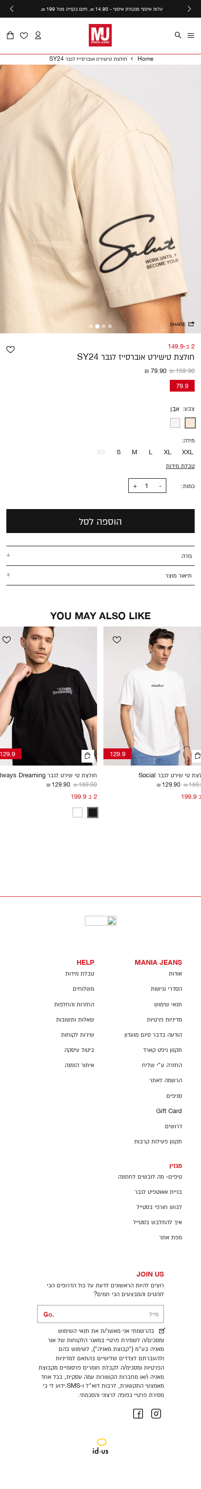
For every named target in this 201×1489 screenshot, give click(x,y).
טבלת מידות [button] (79, 973)
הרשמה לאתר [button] (165, 1080)
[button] (10, 36)
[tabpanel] (100, 199)
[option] (190, 423)
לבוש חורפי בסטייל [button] (159, 1206)
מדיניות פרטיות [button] (164, 1019)
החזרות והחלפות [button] (74, 1004)
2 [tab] (103, 326)
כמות (189, 485)
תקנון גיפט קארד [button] (162, 1049)
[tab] (100, 555)
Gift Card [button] (169, 1111)
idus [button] (101, 1439)
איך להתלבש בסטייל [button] (157, 1222)
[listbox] (104, 423)
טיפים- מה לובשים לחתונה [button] (150, 1176)
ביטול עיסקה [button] (79, 1049)
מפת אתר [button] (170, 1237)
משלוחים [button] (83, 988)
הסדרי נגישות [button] (166, 988)
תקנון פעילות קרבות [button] (158, 1141)
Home (145, 58)
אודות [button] (175, 973)
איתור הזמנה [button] (79, 1065)
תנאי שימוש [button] (168, 1004)
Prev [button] (189, 8)
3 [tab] (98, 326)
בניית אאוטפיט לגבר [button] (158, 1191)
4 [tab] (91, 326)
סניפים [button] (174, 1095)
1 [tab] (110, 326)
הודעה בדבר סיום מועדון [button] (153, 1034)
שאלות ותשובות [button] (75, 1019)
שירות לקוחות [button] (77, 1034)
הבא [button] (11, 8)
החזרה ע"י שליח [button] (162, 1065)
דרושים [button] (173, 1126)
